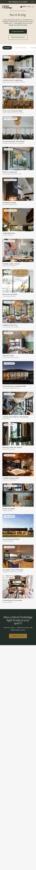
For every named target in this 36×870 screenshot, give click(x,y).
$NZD (24, 6)
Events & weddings (20, 47)
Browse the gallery (18, 31)
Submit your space (18, 636)
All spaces (7, 47)
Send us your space (17, 37)
